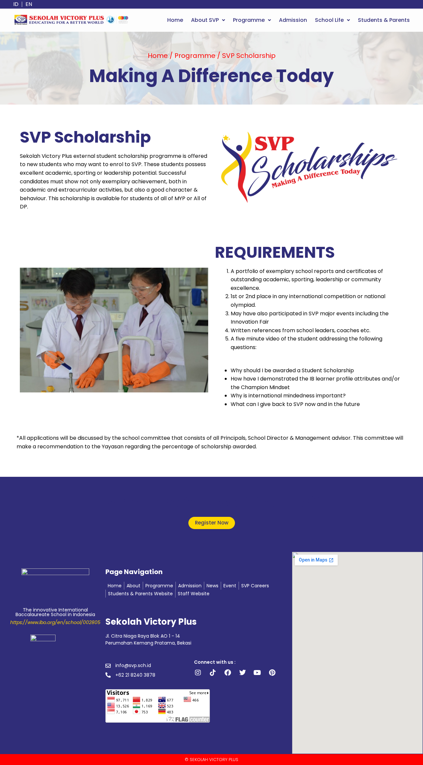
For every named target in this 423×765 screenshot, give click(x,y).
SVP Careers (255, 585)
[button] (208, 20)
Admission (293, 20)
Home (175, 20)
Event (229, 585)
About (133, 585)
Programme (249, 20)
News (212, 585)
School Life (329, 20)
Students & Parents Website (140, 593)
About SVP (205, 20)
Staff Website (194, 593)
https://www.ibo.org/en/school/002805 (55, 622)
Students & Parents (384, 20)
